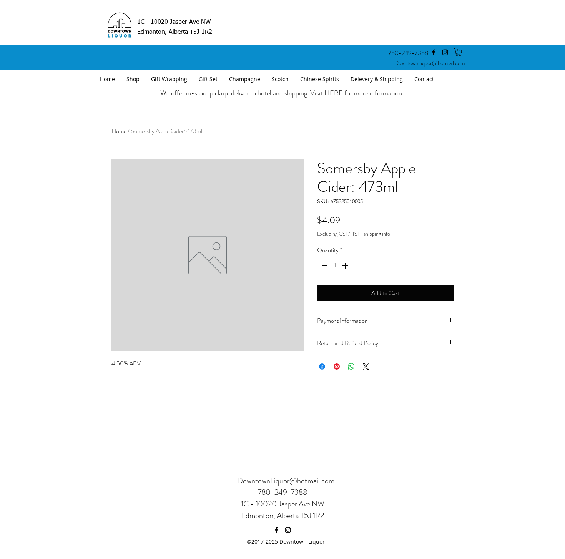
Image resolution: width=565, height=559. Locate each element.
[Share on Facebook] (322, 366)
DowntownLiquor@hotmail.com (429, 63)
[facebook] (433, 52)
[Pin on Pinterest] (336, 366)
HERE (333, 93)
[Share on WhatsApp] (351, 366)
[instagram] (445, 52)
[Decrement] (323, 265)
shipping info (377, 233)
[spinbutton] (335, 265)
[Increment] (346, 265)
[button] (458, 52)
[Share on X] (366, 366)
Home (118, 130)
